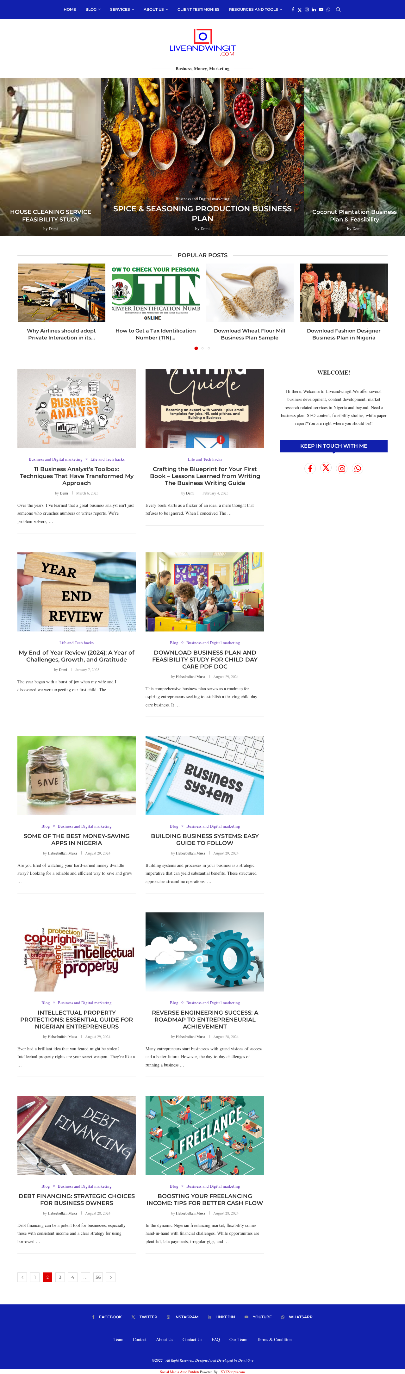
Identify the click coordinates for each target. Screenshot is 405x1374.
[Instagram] (307, 9)
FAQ (216, 1339)
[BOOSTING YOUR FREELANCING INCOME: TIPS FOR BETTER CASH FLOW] (205, 1135)
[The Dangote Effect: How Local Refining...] (122, 157)
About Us (164, 1339)
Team (118, 1339)
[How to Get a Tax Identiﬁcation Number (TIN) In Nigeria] (156, 293)
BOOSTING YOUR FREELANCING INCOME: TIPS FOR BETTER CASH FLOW (204, 1200)
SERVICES (120, 9)
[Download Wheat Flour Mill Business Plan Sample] (250, 293)
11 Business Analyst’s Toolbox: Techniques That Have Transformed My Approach (77, 476)
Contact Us (192, 1339)
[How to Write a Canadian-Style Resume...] (274, 157)
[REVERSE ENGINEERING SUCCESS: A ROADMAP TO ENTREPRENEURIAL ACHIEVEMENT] (205, 952)
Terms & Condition (274, 1339)
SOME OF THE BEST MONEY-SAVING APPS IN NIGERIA (77, 840)
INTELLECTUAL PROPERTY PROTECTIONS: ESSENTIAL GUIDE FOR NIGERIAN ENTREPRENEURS (76, 1019)
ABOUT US (154, 9)
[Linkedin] (314, 9)
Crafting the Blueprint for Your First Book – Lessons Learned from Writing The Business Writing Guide (205, 476)
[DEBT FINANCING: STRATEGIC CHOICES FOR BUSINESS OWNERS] (76, 1135)
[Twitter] (299, 9)
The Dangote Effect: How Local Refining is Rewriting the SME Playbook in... (122, 212)
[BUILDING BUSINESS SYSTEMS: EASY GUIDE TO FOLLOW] (205, 775)
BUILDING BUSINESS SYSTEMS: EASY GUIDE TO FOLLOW (205, 840)
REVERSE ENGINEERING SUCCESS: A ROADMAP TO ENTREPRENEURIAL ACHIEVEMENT (205, 1019)
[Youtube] (321, 9)
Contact (139, 1339)
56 (98, 1277)
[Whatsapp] (328, 9)
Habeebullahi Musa (190, 676)
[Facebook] (293, 9)
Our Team (238, 1339)
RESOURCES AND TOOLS (253, 9)
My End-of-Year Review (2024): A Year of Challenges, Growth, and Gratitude (76, 656)
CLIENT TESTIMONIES (199, 9)
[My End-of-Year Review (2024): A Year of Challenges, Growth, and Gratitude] (76, 591)
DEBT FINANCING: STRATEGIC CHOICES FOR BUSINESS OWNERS (77, 1200)
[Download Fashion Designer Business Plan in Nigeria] (344, 293)
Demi (23, 228)
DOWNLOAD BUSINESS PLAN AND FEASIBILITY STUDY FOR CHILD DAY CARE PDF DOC (205, 659)
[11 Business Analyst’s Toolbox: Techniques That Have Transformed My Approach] (76, 408)
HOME (70, 9)
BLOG (91, 9)
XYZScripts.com (233, 1371)
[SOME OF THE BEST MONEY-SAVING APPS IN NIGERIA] (76, 775)
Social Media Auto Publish (179, 1371)
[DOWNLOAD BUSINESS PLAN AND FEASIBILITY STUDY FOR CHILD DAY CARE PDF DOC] (205, 591)
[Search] (338, 9)
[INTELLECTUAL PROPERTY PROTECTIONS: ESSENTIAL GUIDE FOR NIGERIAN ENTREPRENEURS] (76, 952)
